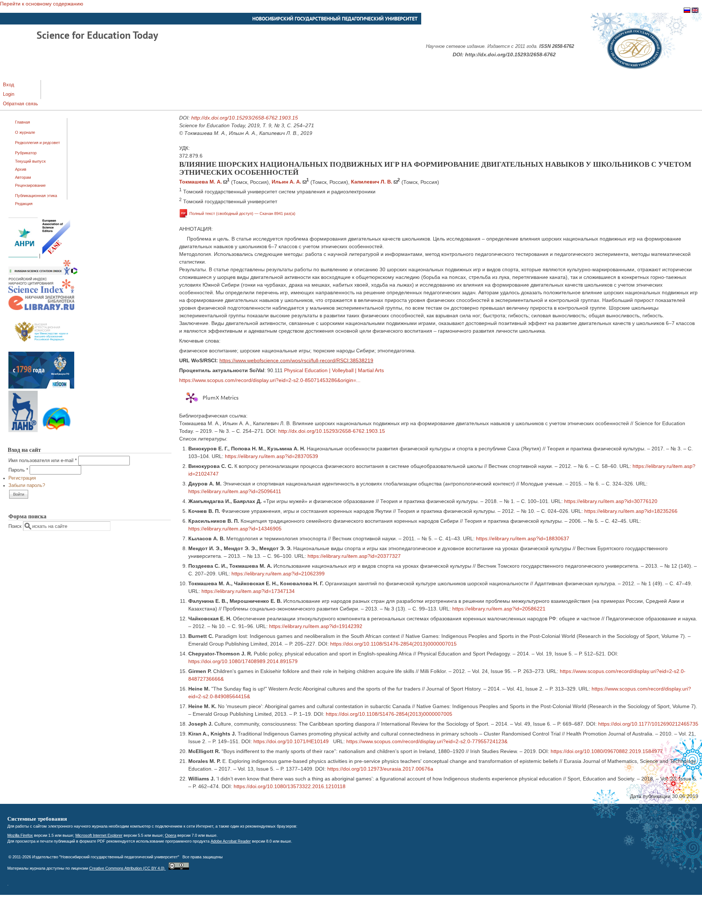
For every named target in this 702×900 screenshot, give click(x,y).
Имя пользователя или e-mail (42, 460)
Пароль (18, 470)
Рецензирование (30, 185)
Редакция (24, 203)
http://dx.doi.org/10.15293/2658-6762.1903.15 (244, 118)
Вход (8, 84)
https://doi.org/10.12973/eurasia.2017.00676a (380, 769)
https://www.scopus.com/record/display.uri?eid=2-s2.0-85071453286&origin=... (270, 380)
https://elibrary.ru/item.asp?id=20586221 (499, 609)
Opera (170, 835)
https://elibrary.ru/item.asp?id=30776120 (610, 501)
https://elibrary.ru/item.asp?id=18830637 (522, 538)
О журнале (25, 132)
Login (8, 94)
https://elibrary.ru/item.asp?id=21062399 (278, 573)
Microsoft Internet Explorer (98, 835)
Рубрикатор (26, 153)
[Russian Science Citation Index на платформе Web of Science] (43, 273)
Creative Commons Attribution (127, 868)
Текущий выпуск (30, 161)
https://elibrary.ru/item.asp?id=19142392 (315, 626)
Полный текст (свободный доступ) (242, 213)
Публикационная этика (36, 195)
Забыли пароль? (26, 485)
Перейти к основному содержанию (41, 4)
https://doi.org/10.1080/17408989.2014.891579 (243, 661)
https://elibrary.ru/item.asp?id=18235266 (631, 511)
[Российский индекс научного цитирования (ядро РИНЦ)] (41, 291)
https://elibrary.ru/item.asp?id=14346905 (235, 529)
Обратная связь (20, 103)
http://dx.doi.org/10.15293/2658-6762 (510, 54)
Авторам (23, 177)
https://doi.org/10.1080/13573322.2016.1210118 (290, 786)
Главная (22, 122)
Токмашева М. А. (200, 182)
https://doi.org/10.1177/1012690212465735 (648, 724)
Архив (20, 169)
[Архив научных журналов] (41, 387)
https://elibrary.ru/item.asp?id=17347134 (248, 591)
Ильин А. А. (286, 182)
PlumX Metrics (220, 398)
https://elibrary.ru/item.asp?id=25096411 (234, 491)
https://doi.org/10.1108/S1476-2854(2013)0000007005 (389, 714)
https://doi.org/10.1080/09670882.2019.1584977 (607, 751)
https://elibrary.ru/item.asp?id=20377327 (354, 556)
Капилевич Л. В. (371, 182)
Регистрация (22, 478)
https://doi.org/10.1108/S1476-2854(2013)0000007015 (393, 644)
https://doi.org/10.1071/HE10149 (291, 741)
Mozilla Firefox (20, 835)
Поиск (15, 526)
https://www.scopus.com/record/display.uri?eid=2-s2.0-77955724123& (426, 741)
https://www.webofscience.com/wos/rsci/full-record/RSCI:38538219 (296, 360)
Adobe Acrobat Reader (231, 841)
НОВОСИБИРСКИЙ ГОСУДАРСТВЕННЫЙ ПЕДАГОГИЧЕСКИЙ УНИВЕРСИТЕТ (335, 18)
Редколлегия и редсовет (37, 142)
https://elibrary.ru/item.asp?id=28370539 (271, 456)
